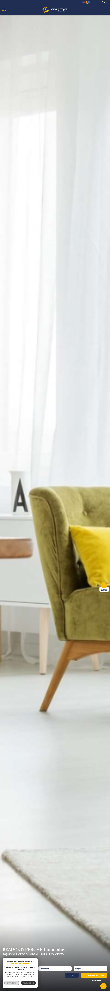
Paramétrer (11, 983)
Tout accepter (28, 983)
